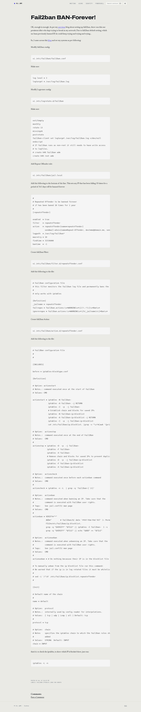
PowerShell (100, 3)
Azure (81, 3)
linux (52, 682)
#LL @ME (19, 3)
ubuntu (59, 682)
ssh (55, 682)
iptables (46, 682)
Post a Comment (37, 697)
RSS (125, 706)
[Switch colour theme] (125, 3)
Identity (89, 3)
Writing (73, 3)
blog (49, 41)
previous (61, 27)
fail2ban (40, 682)
